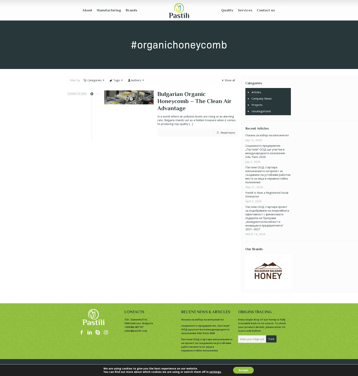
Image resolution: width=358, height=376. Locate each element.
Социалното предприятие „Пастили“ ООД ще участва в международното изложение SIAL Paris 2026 (265, 151)
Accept (243, 370)
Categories (94, 80)
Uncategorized (261, 111)
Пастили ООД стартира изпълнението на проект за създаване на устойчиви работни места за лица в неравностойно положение (268, 174)
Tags (116, 80)
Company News (262, 98)
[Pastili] (179, 10)
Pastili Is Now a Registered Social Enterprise (266, 194)
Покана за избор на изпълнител (267, 135)
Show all (230, 80)
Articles (256, 92)
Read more (228, 132)
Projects (257, 105)
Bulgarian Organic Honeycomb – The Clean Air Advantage (194, 101)
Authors (136, 80)
